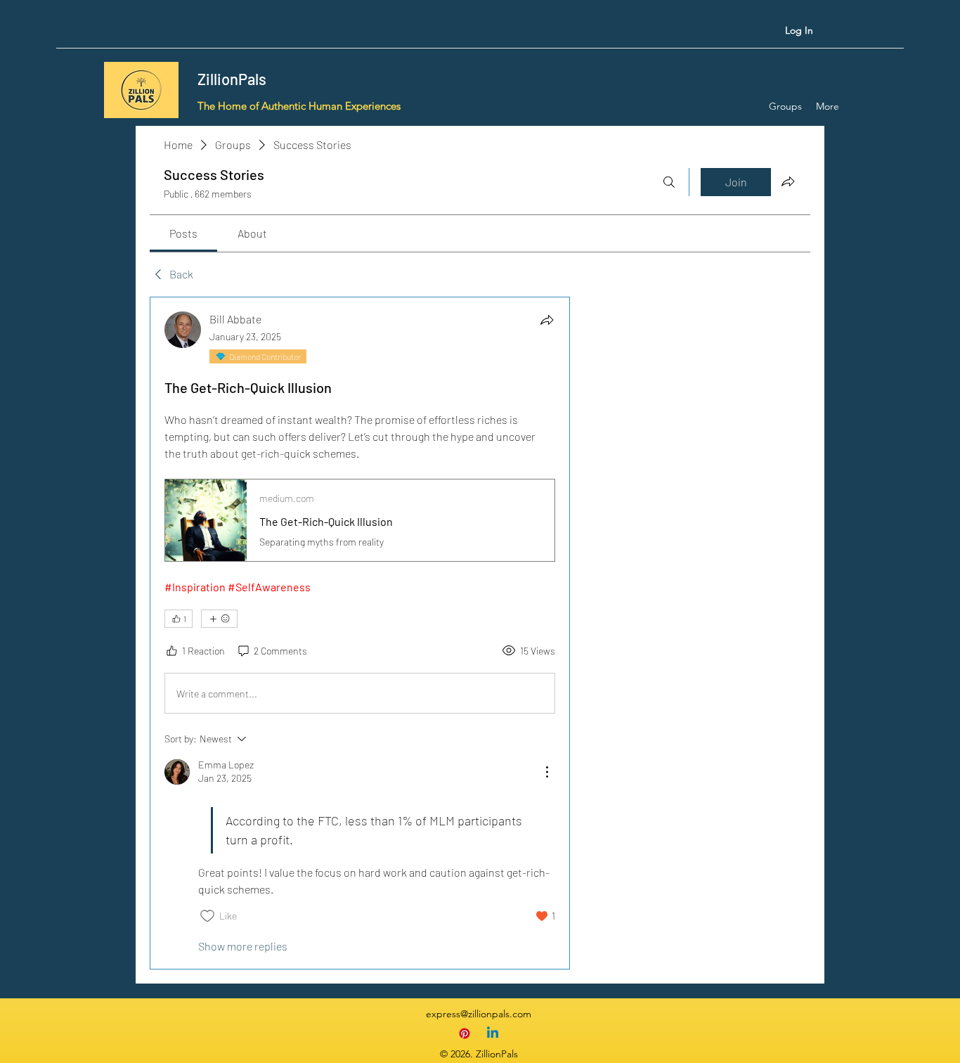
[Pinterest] (465, 1033)
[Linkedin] (493, 1033)
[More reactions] (219, 619)
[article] (360, 633)
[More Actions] (546, 772)
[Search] (669, 182)
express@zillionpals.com (478, 1013)
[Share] (546, 319)
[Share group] (787, 181)
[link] (183, 233)
